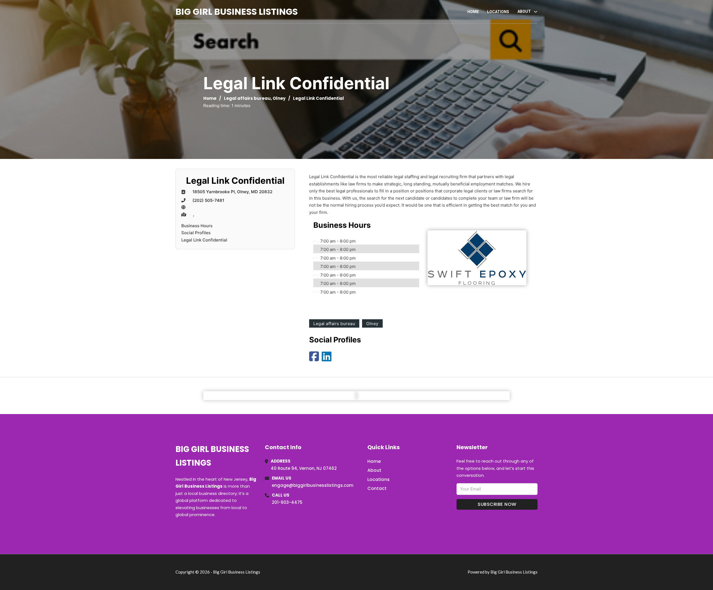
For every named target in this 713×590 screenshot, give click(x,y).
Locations (498, 11)
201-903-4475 (287, 502)
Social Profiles (196, 232)
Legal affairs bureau (247, 98)
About (374, 470)
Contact (377, 488)
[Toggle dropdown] (536, 12)
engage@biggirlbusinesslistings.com (312, 485)
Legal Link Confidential (204, 240)
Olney (279, 98)
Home (473, 11)
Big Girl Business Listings (236, 11)
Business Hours (197, 225)
